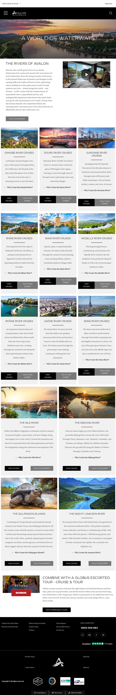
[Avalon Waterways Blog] (82, 635)
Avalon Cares (33, 627)
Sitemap (86, 657)
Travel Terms (29, 667)
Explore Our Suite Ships (10, 623)
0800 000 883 (76, 693)
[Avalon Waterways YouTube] (89, 635)
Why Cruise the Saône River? (58, 364)
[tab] (19, 170)
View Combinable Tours (57, 610)
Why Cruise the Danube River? (20, 187)
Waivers (86, 667)
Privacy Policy (30, 657)
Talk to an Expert (27, 199)
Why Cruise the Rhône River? (20, 364)
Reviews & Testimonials (10, 627)
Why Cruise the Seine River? (97, 360)
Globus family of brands (10, 4)
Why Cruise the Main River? (58, 269)
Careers (31, 630)
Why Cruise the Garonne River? (97, 190)
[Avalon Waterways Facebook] (96, 635)
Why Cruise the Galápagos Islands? (29, 552)
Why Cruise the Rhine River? (20, 273)
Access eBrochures (63, 627)
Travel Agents (61, 623)
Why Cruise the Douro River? (58, 187)
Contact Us (60, 630)
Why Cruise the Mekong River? (87, 457)
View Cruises (9, 199)
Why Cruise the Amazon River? (88, 552)
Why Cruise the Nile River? (29, 457)
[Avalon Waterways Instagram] (103, 635)
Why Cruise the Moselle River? (97, 273)
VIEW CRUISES (86, 202)
